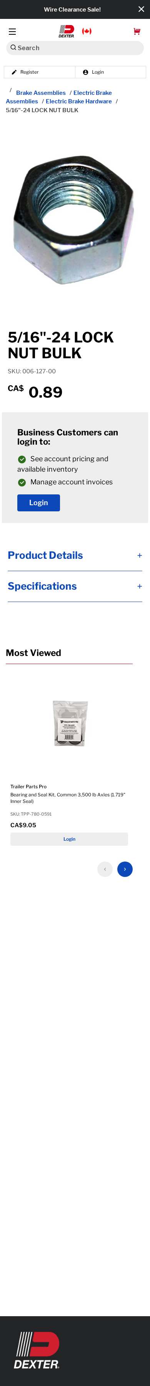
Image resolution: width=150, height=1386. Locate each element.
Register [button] (29, 72)
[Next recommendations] (125, 869)
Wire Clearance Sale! (72, 9)
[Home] (10, 90)
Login (38, 503)
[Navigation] (12, 31)
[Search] (13, 47)
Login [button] (98, 72)
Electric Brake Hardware (79, 101)
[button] (75, 31)
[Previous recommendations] (105, 869)
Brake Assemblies (41, 92)
